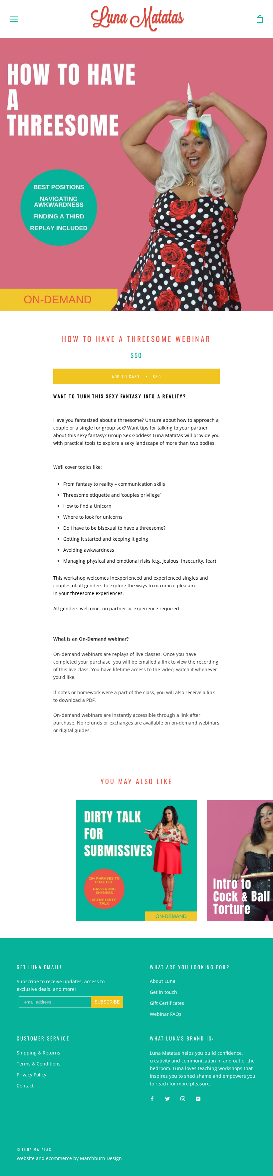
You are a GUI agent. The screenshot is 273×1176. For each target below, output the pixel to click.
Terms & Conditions (39, 1063)
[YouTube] (198, 1098)
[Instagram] (182, 1098)
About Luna (162, 981)
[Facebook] (152, 1098)
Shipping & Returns (38, 1052)
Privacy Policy (31, 1074)
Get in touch (163, 992)
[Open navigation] (14, 19)
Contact (25, 1085)
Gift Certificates (167, 1003)
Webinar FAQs (165, 1014)
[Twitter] (167, 1098)
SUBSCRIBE (107, 1002)
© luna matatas (34, 1149)
